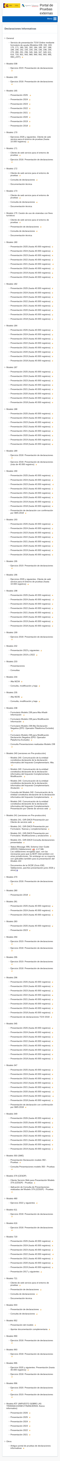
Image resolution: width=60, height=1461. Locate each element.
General (10, 38)
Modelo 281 (11, 901)
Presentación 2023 (19, 104)
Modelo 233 (11, 661)
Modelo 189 (11, 451)
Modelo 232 (11, 646)
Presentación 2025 (19, 95)
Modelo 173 (11, 191)
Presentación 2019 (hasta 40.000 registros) (30, 273)
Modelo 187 (11, 367)
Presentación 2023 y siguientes (24, 650)
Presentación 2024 (19, 99)
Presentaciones (17, 666)
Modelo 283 (11, 921)
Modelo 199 (11, 632)
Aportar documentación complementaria (28, 1329)
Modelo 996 (11, 1383)
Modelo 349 (11, 1114)
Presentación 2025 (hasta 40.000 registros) (30, 247)
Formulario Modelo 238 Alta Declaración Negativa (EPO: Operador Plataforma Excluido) (32, 727)
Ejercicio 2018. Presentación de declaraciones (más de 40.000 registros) (31, 463)
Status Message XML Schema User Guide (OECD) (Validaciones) (29, 848)
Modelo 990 (11, 1336)
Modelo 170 (11, 132)
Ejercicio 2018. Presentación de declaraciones (31, 81)
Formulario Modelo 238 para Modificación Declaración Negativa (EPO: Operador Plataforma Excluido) (29, 737)
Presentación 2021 (19, 113)
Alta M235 (15, 697)
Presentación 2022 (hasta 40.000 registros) (30, 260)
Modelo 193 (11, 520)
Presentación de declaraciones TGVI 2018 (30, 1017)
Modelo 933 (11, 1305)
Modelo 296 (11, 977)
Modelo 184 (11, 326)
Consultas (15, 670)
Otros (9, 1441)
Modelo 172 (11, 169)
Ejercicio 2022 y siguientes (22, 1203)
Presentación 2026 (19, 1413)
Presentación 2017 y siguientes (24, 1272)
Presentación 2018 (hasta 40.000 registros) (30, 277)
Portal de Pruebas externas (46, 9)
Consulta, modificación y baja (23, 686)
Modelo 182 (11, 284)
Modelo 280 (11, 890)
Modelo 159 (11, 77)
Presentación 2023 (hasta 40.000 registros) (30, 255)
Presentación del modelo (21, 1325)
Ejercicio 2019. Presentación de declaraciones (31, 68)
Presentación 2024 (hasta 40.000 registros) (30, 251)
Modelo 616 (11, 1223)
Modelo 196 (11, 575)
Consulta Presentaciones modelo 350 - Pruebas (32, 1167)
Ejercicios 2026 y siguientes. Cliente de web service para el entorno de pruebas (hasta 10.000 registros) (30, 139)
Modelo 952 (11, 1320)
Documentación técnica (21, 184)
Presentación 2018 (19, 126)
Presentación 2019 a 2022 (22, 655)
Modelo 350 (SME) (15, 1156)
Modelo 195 (11, 561)
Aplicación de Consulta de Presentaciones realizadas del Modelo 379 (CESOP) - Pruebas (31, 1188)
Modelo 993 (11, 1350)
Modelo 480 (11, 1198)
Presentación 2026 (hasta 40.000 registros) (30, 1118)
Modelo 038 (11, 64)
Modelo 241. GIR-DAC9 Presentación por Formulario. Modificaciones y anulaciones (29, 834)
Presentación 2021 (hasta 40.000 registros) (30, 264)
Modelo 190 (11, 471)
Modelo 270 (11, 877)
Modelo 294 (11, 937)
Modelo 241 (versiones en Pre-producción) (26, 815)
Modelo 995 (11, 1363)
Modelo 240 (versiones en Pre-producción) (26, 753)
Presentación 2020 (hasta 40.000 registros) (30, 268)
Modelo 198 (11, 591)
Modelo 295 (11, 957)
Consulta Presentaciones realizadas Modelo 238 (32, 744)
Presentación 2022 (19, 108)
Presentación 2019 (19, 121)
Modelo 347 (11, 1065)
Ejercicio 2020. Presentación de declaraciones (31, 1388)
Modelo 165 (11, 91)
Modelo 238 (11, 708)
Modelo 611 (11, 1210)
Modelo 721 (11, 1278)
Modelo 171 (11, 148)
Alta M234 (15, 681)
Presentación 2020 (19, 117)
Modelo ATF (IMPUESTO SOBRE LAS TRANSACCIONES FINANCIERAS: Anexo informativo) (25, 1406)
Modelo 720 (11, 1237)
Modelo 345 (11, 1024)
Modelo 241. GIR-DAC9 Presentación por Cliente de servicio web (29, 821)
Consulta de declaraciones (22, 180)
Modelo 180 (11, 242)
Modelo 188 (11, 409)
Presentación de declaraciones (24, 227)
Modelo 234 (11, 677)
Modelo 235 (11, 692)
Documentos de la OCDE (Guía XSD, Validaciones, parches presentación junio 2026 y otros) (32, 867)
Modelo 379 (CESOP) (16, 1176)
